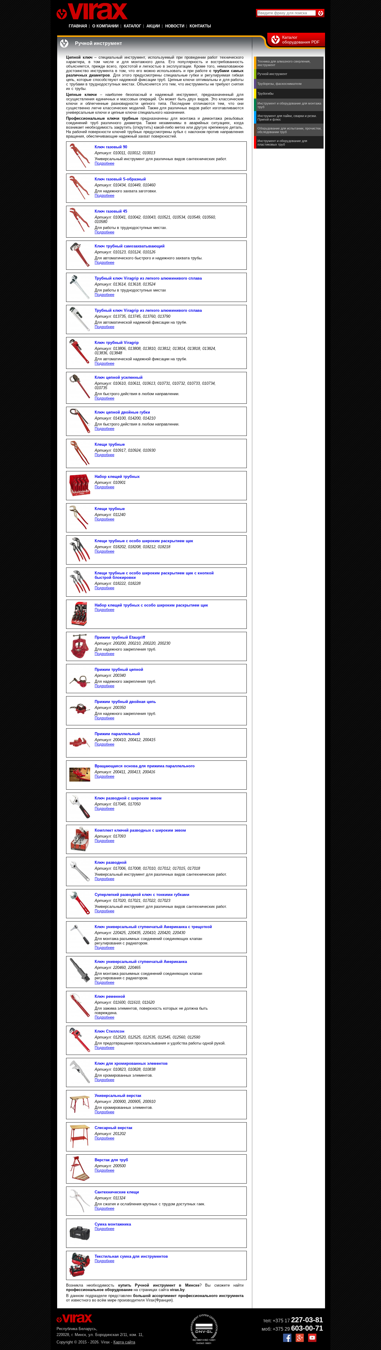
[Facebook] (287, 1340)
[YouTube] (312, 1340)
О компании (105, 26)
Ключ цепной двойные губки (122, 412)
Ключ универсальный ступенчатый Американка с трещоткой (153, 927)
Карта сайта (124, 1342)
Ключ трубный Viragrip (117, 342)
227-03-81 (307, 1320)
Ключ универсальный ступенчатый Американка (141, 961)
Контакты (200, 26)
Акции (153, 26)
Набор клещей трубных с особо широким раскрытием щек (151, 605)
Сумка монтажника (113, 1224)
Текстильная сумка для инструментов (131, 1256)
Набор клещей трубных (117, 476)
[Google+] (300, 1340)
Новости (174, 26)
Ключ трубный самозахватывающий (130, 246)
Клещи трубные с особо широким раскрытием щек (144, 541)
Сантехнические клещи (117, 1192)
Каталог (132, 26)
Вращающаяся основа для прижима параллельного (145, 766)
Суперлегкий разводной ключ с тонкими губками (142, 894)
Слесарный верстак (113, 1127)
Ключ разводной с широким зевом (128, 798)
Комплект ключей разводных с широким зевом (140, 830)
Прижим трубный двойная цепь (125, 701)
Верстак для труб (111, 1160)
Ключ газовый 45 (111, 211)
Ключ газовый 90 (111, 147)
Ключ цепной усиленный (119, 377)
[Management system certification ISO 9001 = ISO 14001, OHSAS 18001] (204, 1342)
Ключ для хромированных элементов (131, 1063)
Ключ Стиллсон (109, 1031)
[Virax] (92, 11)
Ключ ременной (110, 996)
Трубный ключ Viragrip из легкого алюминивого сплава (148, 278)
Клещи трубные (110, 444)
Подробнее (104, 163)
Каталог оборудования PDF (301, 39)
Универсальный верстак (118, 1095)
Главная (78, 26)
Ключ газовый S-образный (120, 179)
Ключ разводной (111, 862)
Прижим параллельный (117, 734)
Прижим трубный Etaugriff (120, 637)
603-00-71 (307, 1328)
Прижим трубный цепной (119, 669)
